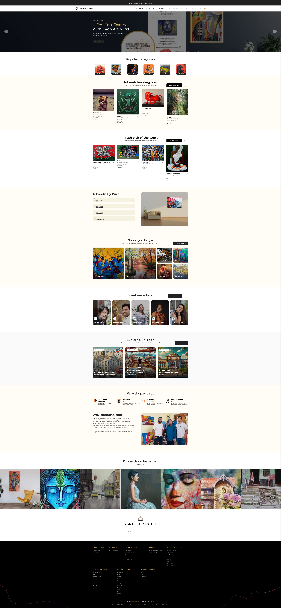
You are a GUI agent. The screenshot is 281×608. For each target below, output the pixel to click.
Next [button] (275, 31)
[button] (187, 85)
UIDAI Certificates (113, 550)
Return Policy (128, 554)
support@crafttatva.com (155, 550)
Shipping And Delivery (130, 552)
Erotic (118, 581)
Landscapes (95, 578)
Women (119, 593)
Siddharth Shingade (171, 550)
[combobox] (180, 8)
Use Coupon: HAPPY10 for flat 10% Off (140, 2)
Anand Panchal (169, 552)
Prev (185, 296)
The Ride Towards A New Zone (101, 162)
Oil (142, 574)
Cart (94, 557)
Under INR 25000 (97, 576)
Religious (119, 585)
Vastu (118, 591)
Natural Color (144, 581)
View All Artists (175, 296)
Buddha (119, 576)
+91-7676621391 (153, 552)
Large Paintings (97, 581)
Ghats (94, 574)
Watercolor (144, 576)
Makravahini (120, 116)
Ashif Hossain (169, 561)
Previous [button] (6, 31)
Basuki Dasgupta (170, 554)
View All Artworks (174, 85)
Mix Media (143, 583)
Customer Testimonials (131, 557)
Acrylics (143, 572)
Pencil (142, 578)
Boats (118, 574)
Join (152, 531)
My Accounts (128, 559)
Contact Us (128, 550)
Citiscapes (119, 578)
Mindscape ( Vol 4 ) (98, 112)
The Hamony (120, 160)
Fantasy (119, 583)
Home (94, 554)
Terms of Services (156, 604)
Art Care (111, 552)
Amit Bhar (168, 559)
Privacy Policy (165, 604)
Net (187, 296)
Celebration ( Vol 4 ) (147, 108)
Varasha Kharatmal (170, 565)
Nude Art (95, 583)
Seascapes (119, 587)
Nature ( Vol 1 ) (171, 117)
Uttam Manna (169, 557)
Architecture (120, 572)
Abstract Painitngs (97, 572)
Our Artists (95, 552)
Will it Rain (145, 162)
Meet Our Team (96, 550)
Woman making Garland (173, 173)
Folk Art (95, 585)
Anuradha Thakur (170, 563)
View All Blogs (182, 343)
